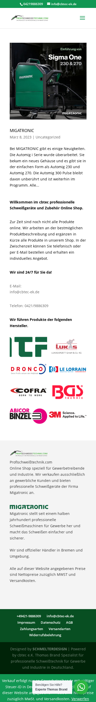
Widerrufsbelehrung (45, 635)
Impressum (26, 622)
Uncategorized (48, 137)
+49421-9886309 (29, 616)
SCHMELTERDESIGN (50, 648)
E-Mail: (16, 286)
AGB (69, 622)
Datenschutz (50, 622)
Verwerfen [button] (80, 698)
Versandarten (59, 629)
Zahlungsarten (31, 629)
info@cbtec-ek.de (24, 291)
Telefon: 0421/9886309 (29, 305)
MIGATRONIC (22, 130)
